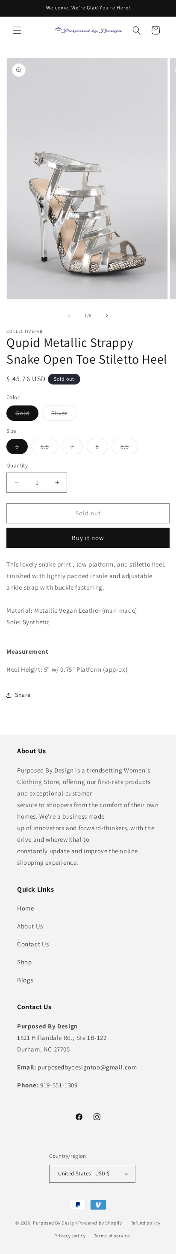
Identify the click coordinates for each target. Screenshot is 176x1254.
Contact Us (33, 944)
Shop (24, 962)
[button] (17, 30)
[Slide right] (106, 315)
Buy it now (88, 538)
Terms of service (112, 1236)
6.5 (49, 448)
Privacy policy (70, 1236)
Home (25, 908)
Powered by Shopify (100, 1223)
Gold (26, 415)
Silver (63, 415)
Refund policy (145, 1223)
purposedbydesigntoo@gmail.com (87, 1067)
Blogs (25, 980)
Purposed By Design (55, 1223)
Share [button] (23, 695)
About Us (30, 926)
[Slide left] (69, 315)
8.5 (129, 448)
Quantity (17, 465)
